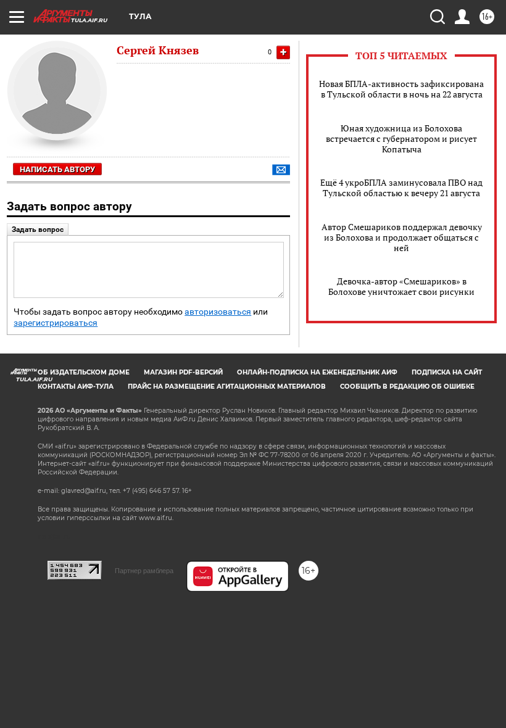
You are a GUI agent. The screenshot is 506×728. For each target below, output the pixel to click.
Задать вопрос (38, 229)
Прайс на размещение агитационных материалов (227, 387)
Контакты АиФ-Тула (76, 387)
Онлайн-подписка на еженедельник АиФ (317, 372)
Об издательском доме (84, 372)
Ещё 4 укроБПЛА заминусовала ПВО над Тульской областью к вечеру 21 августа (401, 187)
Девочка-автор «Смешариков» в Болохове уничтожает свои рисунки (401, 286)
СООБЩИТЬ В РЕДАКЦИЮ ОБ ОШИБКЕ (407, 387)
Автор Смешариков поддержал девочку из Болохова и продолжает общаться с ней (401, 237)
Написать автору (57, 169)
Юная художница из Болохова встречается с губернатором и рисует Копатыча (401, 138)
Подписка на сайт (447, 372)
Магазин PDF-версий (183, 372)
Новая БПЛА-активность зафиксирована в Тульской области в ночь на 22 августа (401, 88)
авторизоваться (218, 312)
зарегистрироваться (55, 323)
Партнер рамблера (144, 570)
